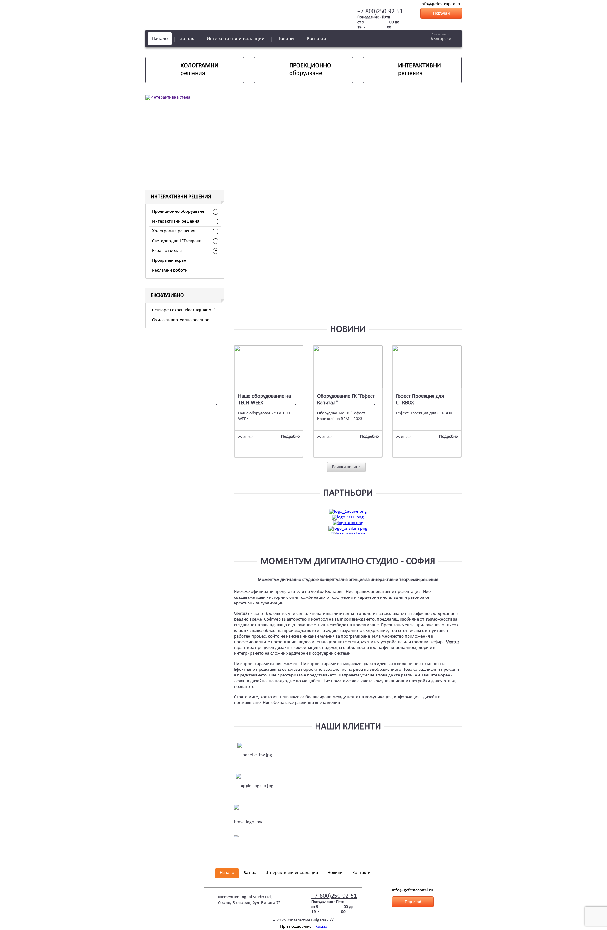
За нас (187, 38)
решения (199, 69)
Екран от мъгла (167, 250)
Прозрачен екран (169, 260)
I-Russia (319, 926)
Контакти (316, 38)
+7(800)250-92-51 (380, 12)
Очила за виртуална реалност (181, 320)
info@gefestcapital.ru (441, 4)
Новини (285, 38)
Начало (160, 38)
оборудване (310, 69)
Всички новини (346, 467)
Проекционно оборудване (178, 211)
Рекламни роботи (169, 270)
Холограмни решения (173, 231)
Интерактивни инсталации (236, 38)
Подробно (290, 436)
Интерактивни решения (175, 221)
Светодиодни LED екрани (177, 241)
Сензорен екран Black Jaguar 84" (184, 310)
